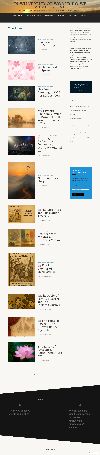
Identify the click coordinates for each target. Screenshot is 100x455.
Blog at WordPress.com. (50, 449)
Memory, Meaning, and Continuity (78, 15)
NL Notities (37, 20)
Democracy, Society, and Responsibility (55, 15)
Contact (64, 20)
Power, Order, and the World (34, 15)
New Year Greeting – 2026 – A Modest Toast (50, 92)
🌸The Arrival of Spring (47, 69)
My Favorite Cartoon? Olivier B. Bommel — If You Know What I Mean (49, 117)
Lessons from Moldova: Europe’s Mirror (49, 237)
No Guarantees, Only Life (48, 180)
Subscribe (78, 194)
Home (14, 15)
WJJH (40, 49)
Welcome (20, 15)
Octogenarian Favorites (75, 118)
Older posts (36, 374)
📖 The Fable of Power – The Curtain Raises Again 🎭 (48, 325)
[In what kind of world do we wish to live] (8, 15)
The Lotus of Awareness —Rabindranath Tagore (50, 351)
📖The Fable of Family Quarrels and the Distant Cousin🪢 (49, 300)
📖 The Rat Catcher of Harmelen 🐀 (47, 268)
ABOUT (57, 20)
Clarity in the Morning (46, 44)
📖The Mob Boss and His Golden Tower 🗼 (49, 213)
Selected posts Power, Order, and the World (80, 138)
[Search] (91, 15)
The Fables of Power (47, 20)
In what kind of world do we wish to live (50, 5)
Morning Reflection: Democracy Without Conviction (50, 144)
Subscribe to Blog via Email (80, 171)
